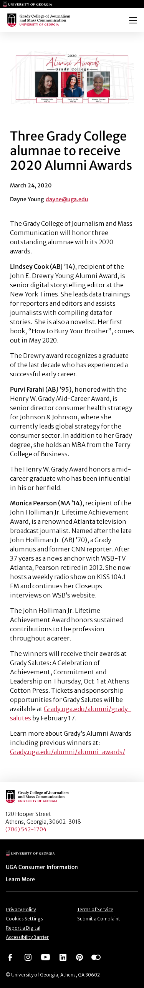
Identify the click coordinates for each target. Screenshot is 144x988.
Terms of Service (95, 909)
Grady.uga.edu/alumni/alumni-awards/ (67, 752)
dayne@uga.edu (67, 199)
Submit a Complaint (98, 919)
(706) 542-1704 (25, 829)
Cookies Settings (24, 919)
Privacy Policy (21, 909)
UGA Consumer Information (42, 867)
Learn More (20, 879)
